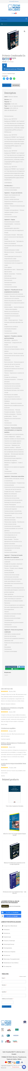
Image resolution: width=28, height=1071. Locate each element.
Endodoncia (7, 933)
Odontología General (9, 944)
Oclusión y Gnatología (9, 940)
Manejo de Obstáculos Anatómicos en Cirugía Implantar (14, 863)
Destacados (7, 929)
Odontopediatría (8, 948)
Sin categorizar (7, 966)
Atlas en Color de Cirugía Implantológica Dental (14, 834)
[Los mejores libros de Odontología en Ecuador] (14, 8)
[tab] (16, 85)
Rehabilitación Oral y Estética (11, 962)
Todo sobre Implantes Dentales (14, 806)
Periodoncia (7, 955)
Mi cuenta (11, 1)
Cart (12, 13)
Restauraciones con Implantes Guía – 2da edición (14, 892)
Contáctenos (16, 1)
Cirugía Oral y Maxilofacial (10, 926)
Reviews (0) (16, 85)
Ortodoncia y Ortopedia (9, 951)
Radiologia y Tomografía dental (11, 959)
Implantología (7, 937)
